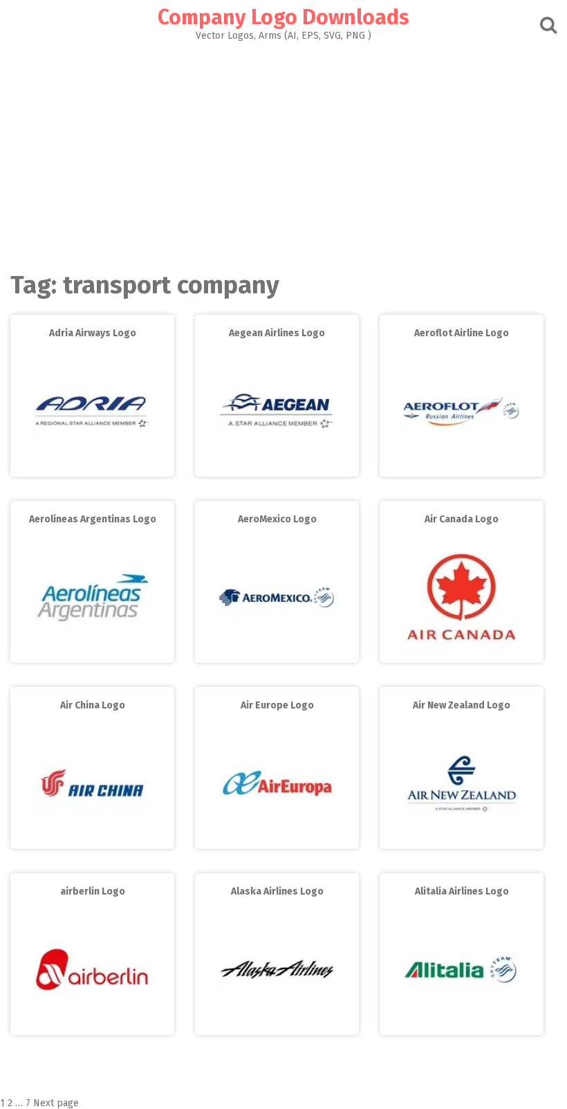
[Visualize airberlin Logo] (92, 1025)
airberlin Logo (92, 891)
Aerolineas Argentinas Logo (92, 519)
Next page (56, 1103)
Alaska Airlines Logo (277, 891)
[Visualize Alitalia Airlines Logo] (461, 1025)
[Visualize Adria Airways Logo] (92, 467)
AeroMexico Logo (277, 519)
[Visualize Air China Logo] (92, 839)
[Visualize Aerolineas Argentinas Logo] (92, 653)
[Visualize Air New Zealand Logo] (461, 839)
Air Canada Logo (462, 519)
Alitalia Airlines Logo (462, 891)
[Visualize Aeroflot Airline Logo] (461, 467)
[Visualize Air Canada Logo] (461, 653)
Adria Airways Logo (92, 333)
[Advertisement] (283, 144)
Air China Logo (92, 705)
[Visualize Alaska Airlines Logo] (276, 1025)
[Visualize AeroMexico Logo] (276, 653)
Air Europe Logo (277, 705)
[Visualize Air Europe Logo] (276, 839)
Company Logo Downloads (283, 17)
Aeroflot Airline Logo (461, 333)
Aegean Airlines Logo (277, 333)
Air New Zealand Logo (461, 705)
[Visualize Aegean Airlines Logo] (276, 467)
